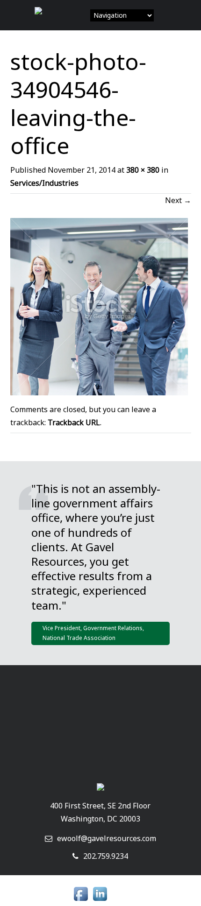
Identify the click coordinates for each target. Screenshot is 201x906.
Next (178, 200)
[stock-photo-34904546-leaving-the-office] (99, 392)
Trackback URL (74, 422)
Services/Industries (44, 183)
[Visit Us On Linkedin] (99, 901)
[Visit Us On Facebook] (80, 901)
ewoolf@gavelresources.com (106, 838)
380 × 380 (142, 170)
